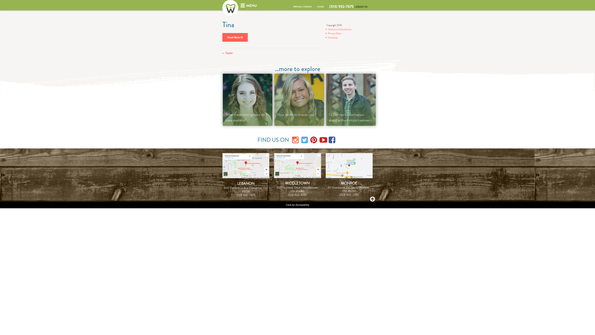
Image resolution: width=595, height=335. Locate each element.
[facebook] (332, 139)
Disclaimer (333, 37)
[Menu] (242, 5)
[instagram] (295, 139)
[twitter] (304, 139)
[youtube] (323, 139)
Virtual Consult (302, 6)
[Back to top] (372, 198)
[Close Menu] (91, 45)
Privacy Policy (334, 33)
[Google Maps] (245, 165)
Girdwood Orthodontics (340, 29)
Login (320, 6)
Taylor (227, 53)
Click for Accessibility (297, 205)
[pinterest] (313, 139)
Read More (234, 37)
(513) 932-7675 (341, 6)
